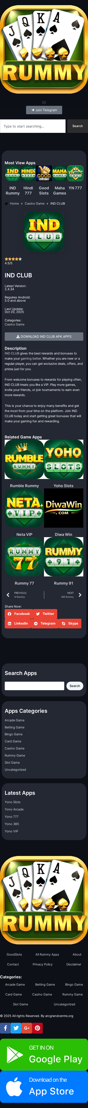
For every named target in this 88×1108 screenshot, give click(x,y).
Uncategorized (15, 770)
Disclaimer (73, 964)
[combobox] (33, 126)
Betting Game (14, 727)
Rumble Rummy (24, 485)
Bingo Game (13, 734)
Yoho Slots (63, 485)
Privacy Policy (43, 964)
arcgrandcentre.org (59, 1016)
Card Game (13, 741)
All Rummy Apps (47, 954)
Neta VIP (24, 534)
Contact (13, 964)
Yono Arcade (14, 809)
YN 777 (75, 188)
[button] (44, 102)
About (77, 954)
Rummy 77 (24, 583)
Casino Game (14, 324)
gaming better (31, 358)
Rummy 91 (63, 583)
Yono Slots (13, 802)
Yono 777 (11, 817)
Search (75, 686)
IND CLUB (12, 353)
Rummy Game (15, 755)
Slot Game (12, 763)
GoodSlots (14, 954)
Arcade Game (14, 720)
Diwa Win (63, 534)
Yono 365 (12, 824)
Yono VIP (11, 831)
